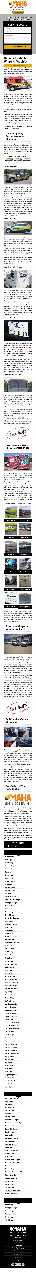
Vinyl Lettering (10, 1056)
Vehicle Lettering (11, 1047)
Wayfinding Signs (11, 1075)
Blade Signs (9, 875)
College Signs (10, 1117)
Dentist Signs (9, 1132)
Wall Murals (9, 1068)
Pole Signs (9, 973)
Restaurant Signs (11, 1178)
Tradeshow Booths (11, 1025)
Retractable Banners (12, 995)
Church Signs (9, 1110)
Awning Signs (10, 869)
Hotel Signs (9, 1147)
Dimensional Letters (12, 918)
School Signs (9, 1187)
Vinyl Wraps (9, 1062)
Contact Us (18, 1257)
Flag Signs (8, 927)
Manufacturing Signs (12, 1160)
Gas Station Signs (11, 1138)
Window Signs (10, 1084)
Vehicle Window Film (12, 1053)
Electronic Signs (11, 924)
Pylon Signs (9, 992)
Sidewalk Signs (10, 1007)
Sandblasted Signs (11, 1004)
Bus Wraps (8, 884)
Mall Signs (8, 1156)
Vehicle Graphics (11, 1044)
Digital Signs (9, 915)
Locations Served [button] (17, 1260)
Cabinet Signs (10, 887)
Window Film (9, 1078)
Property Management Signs (15, 1172)
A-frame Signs (10, 857)
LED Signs (8, 946)
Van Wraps (8, 1038)
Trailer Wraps (9, 1032)
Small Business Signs (12, 1190)
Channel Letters (10, 896)
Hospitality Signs (11, 1144)
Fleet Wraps (9, 930)
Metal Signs (9, 961)
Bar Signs (8, 1104)
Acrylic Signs (9, 863)
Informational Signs (12, 943)
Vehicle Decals (10, 1041)
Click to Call (19, 12)
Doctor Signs (9, 1135)
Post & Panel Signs (11, 979)
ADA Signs (8, 860)
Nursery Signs (10, 1166)
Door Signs (9, 921)
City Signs (8, 1113)
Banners (8, 872)
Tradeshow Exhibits (12, 1028)
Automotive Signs (11, 1098)
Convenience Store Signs (14, 1123)
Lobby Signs (9, 955)
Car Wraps (8, 893)
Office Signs (9, 967)
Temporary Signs (11, 1016)
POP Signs (8, 970)
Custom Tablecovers (12, 906)
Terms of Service (18, 1254)
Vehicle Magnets (11, 1050)
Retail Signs (9, 1181)
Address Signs (10, 866)
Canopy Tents (10, 890)
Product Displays (11, 985)
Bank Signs (9, 1101)
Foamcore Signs (11, 936)
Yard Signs (9, 1087)
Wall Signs (8, 1072)
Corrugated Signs (11, 903)
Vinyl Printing (9, 1059)
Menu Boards (9, 958)
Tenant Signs (9, 1019)
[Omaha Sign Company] (18, 1229)
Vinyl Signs (9, 1220)
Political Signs (10, 1169)
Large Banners (10, 949)
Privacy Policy (18, 1251)
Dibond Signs (9, 912)
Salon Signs (9, 1184)
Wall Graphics (10, 1065)
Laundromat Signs (11, 1150)
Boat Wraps (9, 878)
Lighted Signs (10, 952)
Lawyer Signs (9, 1153)
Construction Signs (12, 1120)
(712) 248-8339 (18, 9)
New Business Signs (12, 1163)
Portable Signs (10, 976)
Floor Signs (9, 933)
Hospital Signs (10, 1141)
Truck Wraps (9, 1035)
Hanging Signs (10, 939)
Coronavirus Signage (12, 900)
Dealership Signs (11, 1129)
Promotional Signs (11, 989)
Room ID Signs (10, 998)
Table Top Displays (11, 1013)
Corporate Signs (11, 1126)
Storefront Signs (11, 1010)
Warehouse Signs (11, 1193)
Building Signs (10, 881)
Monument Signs (11, 964)
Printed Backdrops (11, 982)
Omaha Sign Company (18, 1248)
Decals (7, 909)
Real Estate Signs (11, 1175)
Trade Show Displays (12, 1022)
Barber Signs (9, 1107)
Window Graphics (11, 1081)
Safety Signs (9, 1001)
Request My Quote (17, 46)
